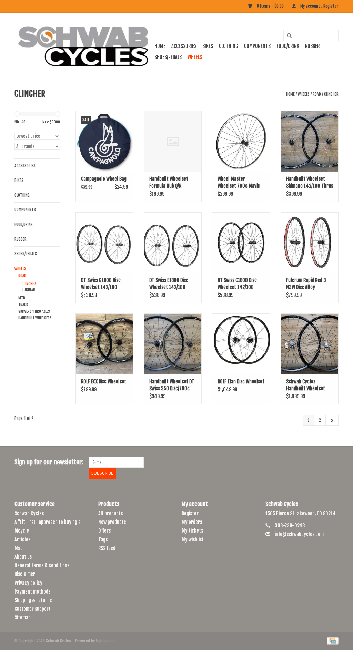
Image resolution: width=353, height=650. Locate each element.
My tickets (192, 531)
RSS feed (106, 548)
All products (110, 513)
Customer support (32, 609)
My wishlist (193, 540)
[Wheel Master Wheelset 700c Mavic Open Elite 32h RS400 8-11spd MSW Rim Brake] (241, 141)
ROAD (317, 94)
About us (23, 557)
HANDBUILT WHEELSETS (35, 318)
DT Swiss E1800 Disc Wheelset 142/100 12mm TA (168, 284)
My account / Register (319, 6)
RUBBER (312, 46)
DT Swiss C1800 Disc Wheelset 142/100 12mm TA (237, 284)
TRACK (23, 304)
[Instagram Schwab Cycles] (333, 462)
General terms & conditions (41, 565)
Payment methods (32, 592)
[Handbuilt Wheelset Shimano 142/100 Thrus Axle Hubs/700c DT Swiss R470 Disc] (310, 141)
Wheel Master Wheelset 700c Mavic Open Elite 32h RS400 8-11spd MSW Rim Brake (241, 182)
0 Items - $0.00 (270, 6)
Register (190, 513)
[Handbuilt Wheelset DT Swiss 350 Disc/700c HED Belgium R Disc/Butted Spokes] (173, 343)
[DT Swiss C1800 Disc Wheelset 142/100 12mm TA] (241, 242)
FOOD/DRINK (287, 46)
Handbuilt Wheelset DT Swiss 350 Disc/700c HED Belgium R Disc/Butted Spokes (171, 385)
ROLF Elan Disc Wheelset (241, 381)
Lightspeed (105, 640)
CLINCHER (331, 94)
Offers (104, 531)
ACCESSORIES (183, 46)
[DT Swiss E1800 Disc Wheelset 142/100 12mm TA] (173, 242)
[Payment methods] (331, 641)
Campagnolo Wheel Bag (104, 179)
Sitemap (22, 617)
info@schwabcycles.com (299, 534)
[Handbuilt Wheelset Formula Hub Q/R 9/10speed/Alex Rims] (173, 141)
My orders (192, 522)
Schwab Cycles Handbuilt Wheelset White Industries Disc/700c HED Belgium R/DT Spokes (308, 385)
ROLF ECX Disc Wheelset (103, 381)
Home (159, 46)
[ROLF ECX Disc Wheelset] (104, 343)
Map (18, 548)
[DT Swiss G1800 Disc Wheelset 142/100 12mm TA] (104, 242)
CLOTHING (228, 46)
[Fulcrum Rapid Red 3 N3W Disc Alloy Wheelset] (310, 242)
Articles (22, 540)
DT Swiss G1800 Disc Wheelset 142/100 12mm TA (101, 284)
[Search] (286, 36)
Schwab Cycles (29, 513)
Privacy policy (28, 583)
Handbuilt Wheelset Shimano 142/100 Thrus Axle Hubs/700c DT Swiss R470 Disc (309, 182)
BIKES (207, 46)
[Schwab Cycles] (83, 46)
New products (112, 522)
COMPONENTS (257, 46)
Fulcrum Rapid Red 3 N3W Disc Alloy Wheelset (306, 284)
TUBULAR (28, 290)
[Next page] (332, 420)
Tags (103, 540)
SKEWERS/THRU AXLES (34, 311)
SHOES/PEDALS (168, 57)
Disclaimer (24, 574)
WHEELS (195, 57)
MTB (21, 298)
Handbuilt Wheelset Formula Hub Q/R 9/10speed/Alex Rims (169, 182)
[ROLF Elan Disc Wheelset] (241, 343)
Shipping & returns (33, 600)
